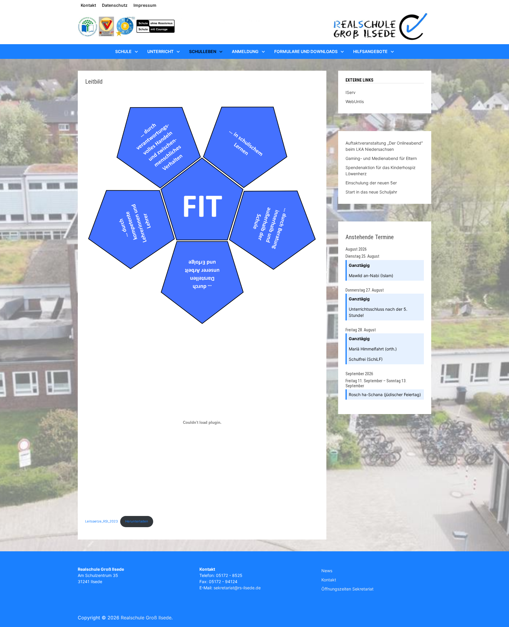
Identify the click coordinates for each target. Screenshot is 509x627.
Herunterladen (136, 521)
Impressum (144, 5)
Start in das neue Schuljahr (371, 191)
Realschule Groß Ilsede (146, 618)
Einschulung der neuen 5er (371, 182)
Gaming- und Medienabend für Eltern (381, 158)
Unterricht (160, 51)
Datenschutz (115, 5)
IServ (351, 92)
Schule (123, 51)
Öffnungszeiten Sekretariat (347, 588)
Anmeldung (245, 51)
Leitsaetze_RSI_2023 (101, 521)
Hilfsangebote (370, 51)
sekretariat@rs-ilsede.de (237, 587)
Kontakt (88, 5)
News (326, 570)
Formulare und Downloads (306, 51)
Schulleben (202, 51)
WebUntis (355, 101)
